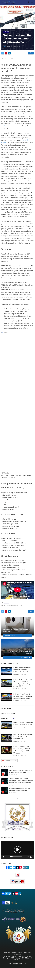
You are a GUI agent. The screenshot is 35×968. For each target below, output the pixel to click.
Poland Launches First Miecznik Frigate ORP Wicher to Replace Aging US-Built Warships (23, 750)
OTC (10, 46)
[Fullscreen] (31, 857)
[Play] (4, 857)
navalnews (8, 605)
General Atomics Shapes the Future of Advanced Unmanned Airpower (23, 670)
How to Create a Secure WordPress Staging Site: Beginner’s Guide (19, 789)
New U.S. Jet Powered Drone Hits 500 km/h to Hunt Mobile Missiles (23, 737)
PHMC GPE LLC (25, 958)
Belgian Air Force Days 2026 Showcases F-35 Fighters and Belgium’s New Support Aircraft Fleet (23, 683)
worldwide (19, 605)
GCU (20, 964)
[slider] (16, 856)
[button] (17, 849)
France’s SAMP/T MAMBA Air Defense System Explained (23, 723)
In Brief (15, 964)
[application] (17, 850)
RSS (25, 964)
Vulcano (7, 126)
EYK (10, 964)
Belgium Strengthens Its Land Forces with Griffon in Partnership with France (22, 696)
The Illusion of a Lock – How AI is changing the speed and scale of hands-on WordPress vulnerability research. (21, 780)
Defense (6, 31)
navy (13, 605)
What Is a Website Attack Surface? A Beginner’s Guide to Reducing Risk (20, 771)
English (7, 760)
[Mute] (28, 857)
